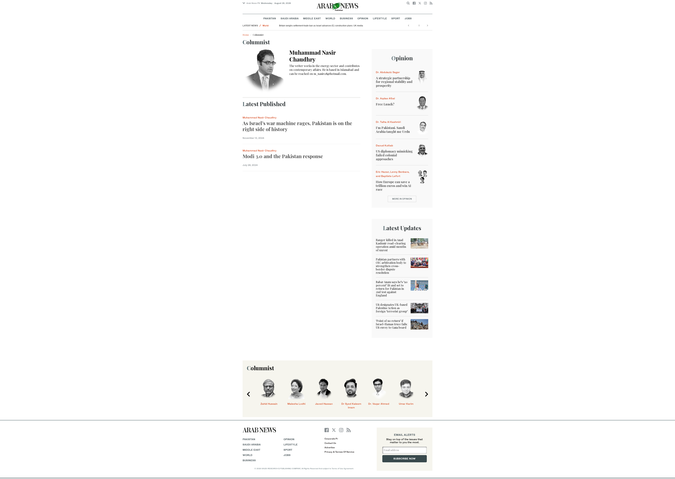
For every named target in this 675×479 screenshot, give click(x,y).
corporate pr (331, 438)
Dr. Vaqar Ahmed (378, 403)
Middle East (312, 18)
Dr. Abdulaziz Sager (388, 72)
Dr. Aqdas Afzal (385, 98)
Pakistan (269, 18)
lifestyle (291, 444)
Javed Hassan (324, 403)
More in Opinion (402, 199)
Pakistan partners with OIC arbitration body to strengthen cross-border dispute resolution (391, 266)
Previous (248, 394)
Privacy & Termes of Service (339, 452)
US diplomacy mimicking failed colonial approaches (394, 155)
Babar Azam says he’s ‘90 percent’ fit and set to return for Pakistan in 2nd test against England (391, 288)
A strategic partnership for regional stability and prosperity (394, 82)
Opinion (362, 18)
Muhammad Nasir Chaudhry (260, 117)
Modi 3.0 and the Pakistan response (283, 156)
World (330, 18)
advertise (329, 447)
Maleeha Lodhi (296, 403)
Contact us (330, 443)
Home (246, 34)
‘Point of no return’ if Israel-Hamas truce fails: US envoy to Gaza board (391, 324)
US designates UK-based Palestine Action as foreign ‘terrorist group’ (392, 308)
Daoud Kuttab (384, 145)
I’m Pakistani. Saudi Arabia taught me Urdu (393, 130)
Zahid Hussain (269, 403)
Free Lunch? (385, 104)
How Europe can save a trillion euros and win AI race (393, 186)
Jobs (408, 18)
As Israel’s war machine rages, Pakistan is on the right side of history (297, 126)
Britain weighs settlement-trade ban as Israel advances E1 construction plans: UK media (321, 25)
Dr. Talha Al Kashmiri (388, 121)
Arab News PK (253, 3)
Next (426, 394)
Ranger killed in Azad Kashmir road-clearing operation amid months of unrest (391, 245)
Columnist (260, 368)
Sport (395, 18)
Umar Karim (406, 403)
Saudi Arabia (290, 18)
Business (346, 18)
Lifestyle (380, 18)
